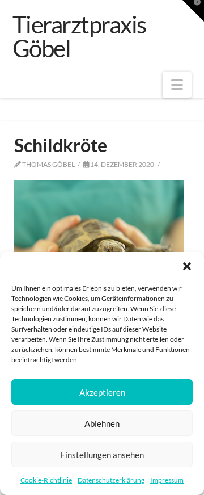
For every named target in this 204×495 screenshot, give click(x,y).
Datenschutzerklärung (111, 480)
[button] (187, 266)
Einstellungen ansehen (102, 455)
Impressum (167, 480)
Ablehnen (102, 423)
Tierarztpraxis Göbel (79, 36)
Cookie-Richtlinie (46, 480)
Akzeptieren (102, 392)
